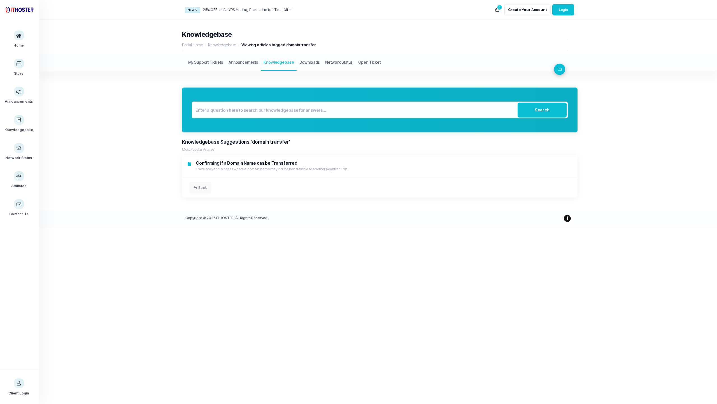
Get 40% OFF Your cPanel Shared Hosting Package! (245, 10)
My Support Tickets (205, 62)
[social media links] (567, 218)
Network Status (339, 62)
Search (542, 110)
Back (202, 187)
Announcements (243, 62)
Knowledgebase (222, 44)
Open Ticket (369, 62)
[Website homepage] (19, 10)
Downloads (309, 62)
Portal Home (192, 44)
